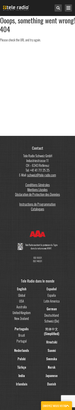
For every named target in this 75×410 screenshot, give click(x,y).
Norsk (51, 367)
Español (52, 289)
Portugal (22, 341)
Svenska (51, 358)
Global (21, 295)
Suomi (52, 350)
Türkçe (21, 367)
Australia (21, 307)
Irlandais (21, 384)
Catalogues (37, 209)
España (52, 295)
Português (22, 328)
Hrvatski (51, 342)
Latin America (52, 301)
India (21, 375)
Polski (22, 358)
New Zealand (21, 318)
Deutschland (51, 315)
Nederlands (21, 350)
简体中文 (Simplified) (51, 331)
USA (21, 301)
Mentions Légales (37, 189)
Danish (51, 384)
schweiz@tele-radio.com (41, 175)
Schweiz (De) (51, 321)
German (52, 309)
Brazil (21, 335)
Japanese (52, 375)
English (21, 289)
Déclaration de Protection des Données (37, 194)
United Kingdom (22, 312)
